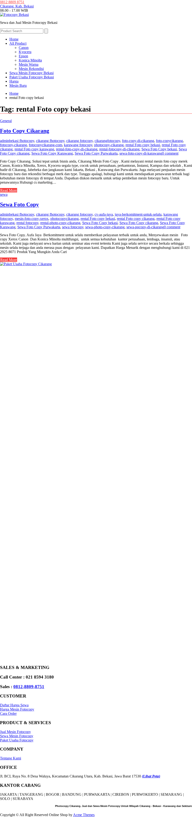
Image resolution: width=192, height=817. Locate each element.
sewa (3, 194)
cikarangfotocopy (107, 141)
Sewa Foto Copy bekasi (159, 149)
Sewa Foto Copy (19, 204)
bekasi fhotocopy (21, 141)
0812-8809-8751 (28, 686)
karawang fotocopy (78, 145)
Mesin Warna (28, 64)
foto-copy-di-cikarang (138, 141)
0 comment (170, 153)
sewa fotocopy (72, 227)
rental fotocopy (27, 223)
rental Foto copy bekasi (143, 145)
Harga (13, 81)
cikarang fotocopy (79, 141)
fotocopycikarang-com (45, 145)
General (6, 121)
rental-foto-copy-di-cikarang (76, 149)
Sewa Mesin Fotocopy (16, 736)
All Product (17, 43)
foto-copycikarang (169, 141)
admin (4, 141)
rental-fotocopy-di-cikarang (119, 149)
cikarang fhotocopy (50, 141)
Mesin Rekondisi (31, 69)
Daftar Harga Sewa (14, 705)
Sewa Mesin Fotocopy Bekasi (31, 73)
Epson (23, 56)
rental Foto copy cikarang (136, 219)
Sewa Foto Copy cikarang (138, 223)
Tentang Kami (10, 758)
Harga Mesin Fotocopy (17, 709)
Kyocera (25, 52)
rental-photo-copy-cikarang (60, 223)
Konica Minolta (30, 60)
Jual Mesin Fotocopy (15, 732)
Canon (24, 48)
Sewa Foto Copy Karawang (52, 153)
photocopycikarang (64, 219)
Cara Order (8, 713)
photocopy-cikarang (109, 145)
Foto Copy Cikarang (24, 131)
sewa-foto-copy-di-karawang (140, 153)
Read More (8, 190)
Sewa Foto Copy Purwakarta (96, 153)
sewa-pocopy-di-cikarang (145, 227)
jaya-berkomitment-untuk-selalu (138, 214)
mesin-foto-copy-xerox (31, 219)
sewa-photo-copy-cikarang (105, 227)
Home (13, 39)
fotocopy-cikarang (13, 145)
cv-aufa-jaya (104, 214)
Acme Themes (84, 815)
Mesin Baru (18, 85)
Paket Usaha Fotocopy (16, 740)
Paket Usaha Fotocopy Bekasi (31, 77)
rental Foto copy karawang (34, 149)
